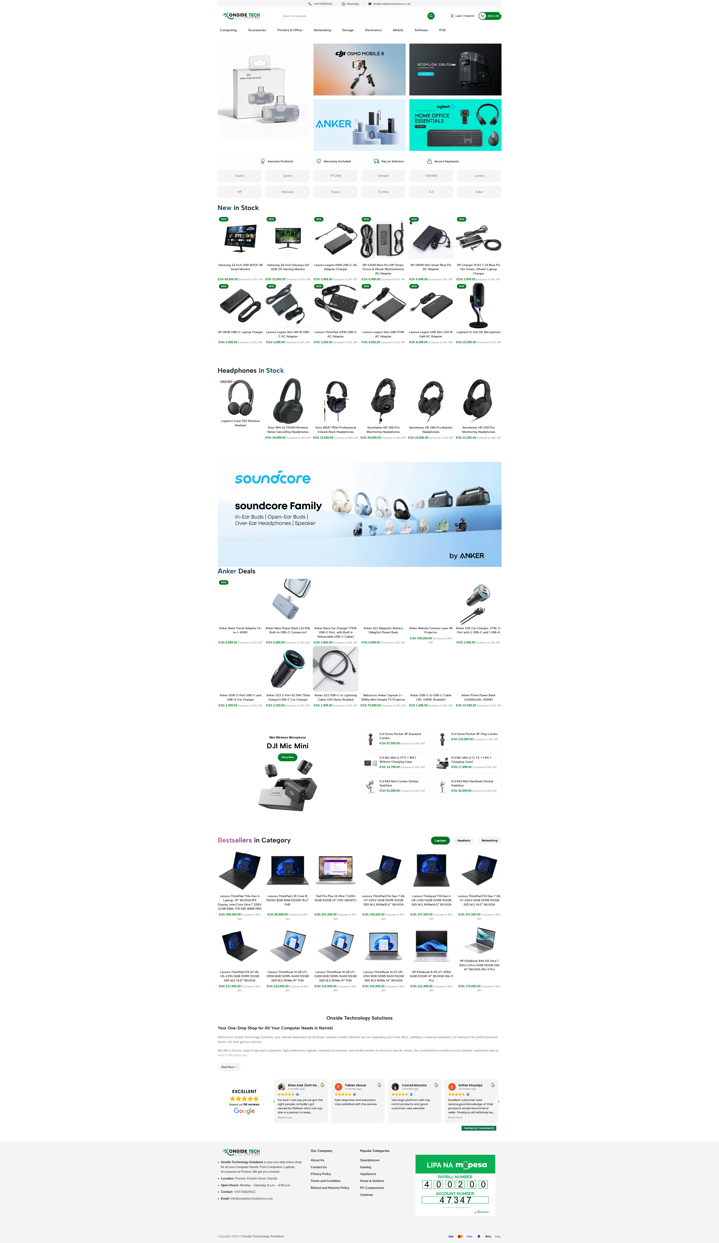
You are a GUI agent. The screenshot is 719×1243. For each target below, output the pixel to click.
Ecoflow (383, 192)
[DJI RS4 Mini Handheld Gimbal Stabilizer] (442, 787)
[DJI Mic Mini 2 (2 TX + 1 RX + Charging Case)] (442, 763)
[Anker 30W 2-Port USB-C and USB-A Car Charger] (240, 669)
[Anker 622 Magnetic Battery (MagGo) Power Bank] (383, 602)
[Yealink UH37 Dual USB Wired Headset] (288, 401)
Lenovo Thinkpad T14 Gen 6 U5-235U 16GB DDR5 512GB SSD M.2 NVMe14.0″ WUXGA (431, 900)
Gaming (365, 1167)
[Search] (431, 16)
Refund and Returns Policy (330, 1187)
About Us (317, 1160)
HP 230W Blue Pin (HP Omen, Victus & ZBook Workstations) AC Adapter (383, 269)
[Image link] (241, 1152)
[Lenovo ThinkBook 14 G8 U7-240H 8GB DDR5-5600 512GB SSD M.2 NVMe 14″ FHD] (336, 946)
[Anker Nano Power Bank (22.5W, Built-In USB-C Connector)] (288, 602)
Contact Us (319, 1167)
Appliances (368, 1174)
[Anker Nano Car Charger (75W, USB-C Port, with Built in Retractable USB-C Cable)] (335, 602)
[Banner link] (288, 772)
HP (240, 192)
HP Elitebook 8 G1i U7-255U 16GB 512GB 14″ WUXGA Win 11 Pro (431, 976)
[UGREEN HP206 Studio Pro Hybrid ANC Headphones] (431, 401)
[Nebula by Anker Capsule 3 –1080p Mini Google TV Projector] (383, 669)
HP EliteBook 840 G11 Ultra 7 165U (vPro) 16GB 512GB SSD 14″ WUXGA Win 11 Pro (479, 965)
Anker (479, 192)
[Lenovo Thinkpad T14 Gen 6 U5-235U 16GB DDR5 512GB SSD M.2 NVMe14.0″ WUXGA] (431, 870)
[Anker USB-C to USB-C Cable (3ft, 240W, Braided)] (431, 669)
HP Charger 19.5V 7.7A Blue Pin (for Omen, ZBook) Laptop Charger (478, 269)
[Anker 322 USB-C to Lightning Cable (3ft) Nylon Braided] (335, 669)
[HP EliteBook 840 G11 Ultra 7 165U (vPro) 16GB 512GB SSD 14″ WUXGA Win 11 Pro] (479, 940)
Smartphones (370, 1160)
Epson (335, 192)
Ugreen (288, 175)
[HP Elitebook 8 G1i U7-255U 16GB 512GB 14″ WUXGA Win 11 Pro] (431, 946)
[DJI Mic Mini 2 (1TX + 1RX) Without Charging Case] (370, 763)
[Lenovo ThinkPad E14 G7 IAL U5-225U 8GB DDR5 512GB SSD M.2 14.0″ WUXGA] (240, 946)
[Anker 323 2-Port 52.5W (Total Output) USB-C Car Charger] (288, 669)
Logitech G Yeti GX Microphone (478, 332)
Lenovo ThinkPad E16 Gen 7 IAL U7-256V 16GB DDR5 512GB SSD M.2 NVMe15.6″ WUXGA (383, 900)
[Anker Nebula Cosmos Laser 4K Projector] (431, 602)
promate (383, 175)
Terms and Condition (326, 1181)
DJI (431, 192)
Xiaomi (239, 175)
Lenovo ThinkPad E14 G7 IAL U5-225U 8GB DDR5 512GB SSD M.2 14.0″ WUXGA (239, 976)
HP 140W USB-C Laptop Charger (240, 332)
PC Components (372, 1187)
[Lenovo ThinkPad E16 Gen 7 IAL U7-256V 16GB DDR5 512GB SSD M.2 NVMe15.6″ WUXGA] (383, 870)
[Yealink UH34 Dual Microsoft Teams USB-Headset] (383, 394)
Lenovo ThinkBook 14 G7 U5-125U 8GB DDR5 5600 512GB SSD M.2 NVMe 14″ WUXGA (383, 976)
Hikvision (287, 192)
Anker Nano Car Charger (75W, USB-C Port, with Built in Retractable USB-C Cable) (335, 632)
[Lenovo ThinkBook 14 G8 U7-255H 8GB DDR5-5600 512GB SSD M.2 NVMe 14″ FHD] (288, 946)
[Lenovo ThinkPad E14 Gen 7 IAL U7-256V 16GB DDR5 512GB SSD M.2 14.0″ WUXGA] (479, 870)
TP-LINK (335, 175)
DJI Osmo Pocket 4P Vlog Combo (474, 734)
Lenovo (479, 175)
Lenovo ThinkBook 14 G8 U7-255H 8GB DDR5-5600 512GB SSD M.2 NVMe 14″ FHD (287, 976)
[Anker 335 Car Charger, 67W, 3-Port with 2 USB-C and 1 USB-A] (478, 602)
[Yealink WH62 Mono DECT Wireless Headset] (335, 394)
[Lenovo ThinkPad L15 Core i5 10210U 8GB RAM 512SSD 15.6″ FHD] (288, 870)
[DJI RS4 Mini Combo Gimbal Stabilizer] (370, 787)
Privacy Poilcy (321, 1174)
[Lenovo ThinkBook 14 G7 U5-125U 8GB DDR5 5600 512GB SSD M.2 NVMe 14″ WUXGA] (383, 946)
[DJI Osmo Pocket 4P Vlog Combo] (442, 739)
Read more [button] (398, 1117)
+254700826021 (323, 3)
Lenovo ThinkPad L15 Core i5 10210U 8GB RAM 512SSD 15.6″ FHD (287, 900)
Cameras (366, 1194)
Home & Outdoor (372, 1181)
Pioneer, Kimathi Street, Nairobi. (256, 1178)
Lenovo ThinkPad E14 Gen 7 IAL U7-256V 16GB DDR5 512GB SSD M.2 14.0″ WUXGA (479, 900)
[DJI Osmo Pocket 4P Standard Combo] (370, 739)
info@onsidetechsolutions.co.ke (392, 3)
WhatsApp (353, 3)
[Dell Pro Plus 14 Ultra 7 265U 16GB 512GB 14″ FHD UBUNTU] (336, 870)
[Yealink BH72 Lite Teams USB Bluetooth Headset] (240, 401)
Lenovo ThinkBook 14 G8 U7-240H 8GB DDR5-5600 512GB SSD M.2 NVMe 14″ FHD (335, 976)
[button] (498, 1101)
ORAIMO (431, 175)
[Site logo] (241, 15)
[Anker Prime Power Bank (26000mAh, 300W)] (478, 669)
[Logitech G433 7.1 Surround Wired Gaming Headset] (478, 397)
